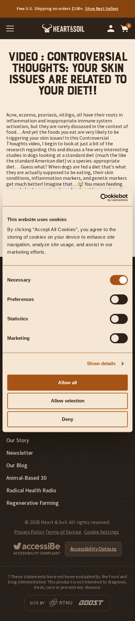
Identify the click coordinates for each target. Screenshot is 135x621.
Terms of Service (63, 532)
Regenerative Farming (32, 503)
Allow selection (67, 400)
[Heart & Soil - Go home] (63, 28)
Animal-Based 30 (26, 478)
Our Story (17, 440)
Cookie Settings (101, 532)
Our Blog (16, 465)
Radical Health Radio (31, 490)
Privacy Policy (29, 532)
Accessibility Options (93, 549)
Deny (67, 419)
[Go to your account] (110, 28)
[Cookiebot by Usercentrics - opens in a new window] (100, 198)
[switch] (119, 299)
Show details (101, 363)
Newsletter (19, 453)
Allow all (67, 382)
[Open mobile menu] (10, 28)
